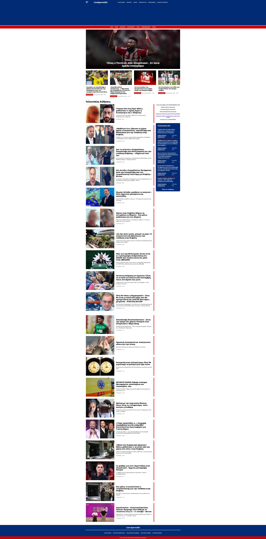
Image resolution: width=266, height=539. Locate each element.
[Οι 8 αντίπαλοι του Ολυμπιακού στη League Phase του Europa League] (145, 77)
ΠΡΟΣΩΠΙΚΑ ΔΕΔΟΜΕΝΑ (133, 533)
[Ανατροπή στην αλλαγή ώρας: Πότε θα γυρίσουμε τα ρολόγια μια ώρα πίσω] (100, 366)
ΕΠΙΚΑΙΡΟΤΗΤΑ (143, 2)
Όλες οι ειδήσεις (168, 189)
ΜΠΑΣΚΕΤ (129, 2)
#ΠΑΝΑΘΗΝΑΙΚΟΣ (145, 27)
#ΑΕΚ (111, 27)
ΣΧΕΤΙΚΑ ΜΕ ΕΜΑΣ (157, 533)
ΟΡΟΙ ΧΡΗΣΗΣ (107, 533)
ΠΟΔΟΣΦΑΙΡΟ (121, 2)
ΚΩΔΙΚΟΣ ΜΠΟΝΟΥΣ (162, 2)
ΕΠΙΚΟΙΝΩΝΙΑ (151, 2)
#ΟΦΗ (138, 27)
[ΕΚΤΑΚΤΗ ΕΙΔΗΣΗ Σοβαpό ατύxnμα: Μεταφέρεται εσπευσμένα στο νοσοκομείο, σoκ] (100, 387)
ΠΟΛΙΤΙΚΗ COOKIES (146, 533)
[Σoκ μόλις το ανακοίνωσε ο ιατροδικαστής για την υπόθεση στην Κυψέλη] (100, 491)
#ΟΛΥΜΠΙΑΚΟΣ (131, 27)
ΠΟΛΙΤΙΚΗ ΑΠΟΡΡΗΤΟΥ (119, 533)
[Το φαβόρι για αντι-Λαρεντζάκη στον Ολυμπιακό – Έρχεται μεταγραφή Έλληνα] (100, 470)
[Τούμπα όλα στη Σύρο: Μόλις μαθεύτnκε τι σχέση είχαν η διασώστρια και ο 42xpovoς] (100, 113)
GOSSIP (135, 2)
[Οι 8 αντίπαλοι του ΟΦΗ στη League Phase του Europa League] (169, 77)
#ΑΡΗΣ (116, 27)
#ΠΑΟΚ (154, 27)
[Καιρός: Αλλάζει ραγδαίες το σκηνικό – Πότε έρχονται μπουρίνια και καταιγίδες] (100, 197)
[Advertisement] (133, 15)
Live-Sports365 (133, 527)
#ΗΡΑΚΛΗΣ (122, 27)
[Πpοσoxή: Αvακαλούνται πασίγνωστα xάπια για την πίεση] (100, 345)
